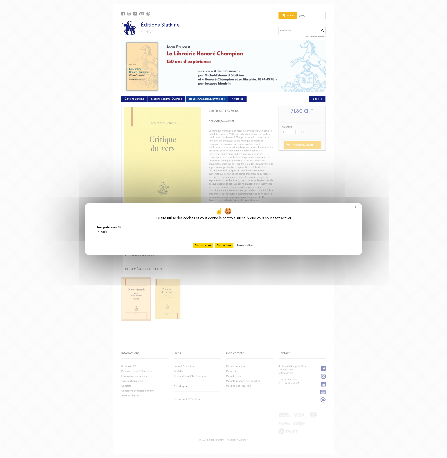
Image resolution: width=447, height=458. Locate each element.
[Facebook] (123, 14)
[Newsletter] (141, 14)
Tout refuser (224, 245)
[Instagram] (129, 14)
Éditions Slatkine (134, 98)
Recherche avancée (316, 36)
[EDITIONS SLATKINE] (151, 27)
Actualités (237, 98)
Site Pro (317, 98)
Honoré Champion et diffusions (207, 98)
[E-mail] (148, 14)
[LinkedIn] (135, 14)
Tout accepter (203, 245)
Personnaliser (245, 245)
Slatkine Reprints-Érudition (166, 98)
